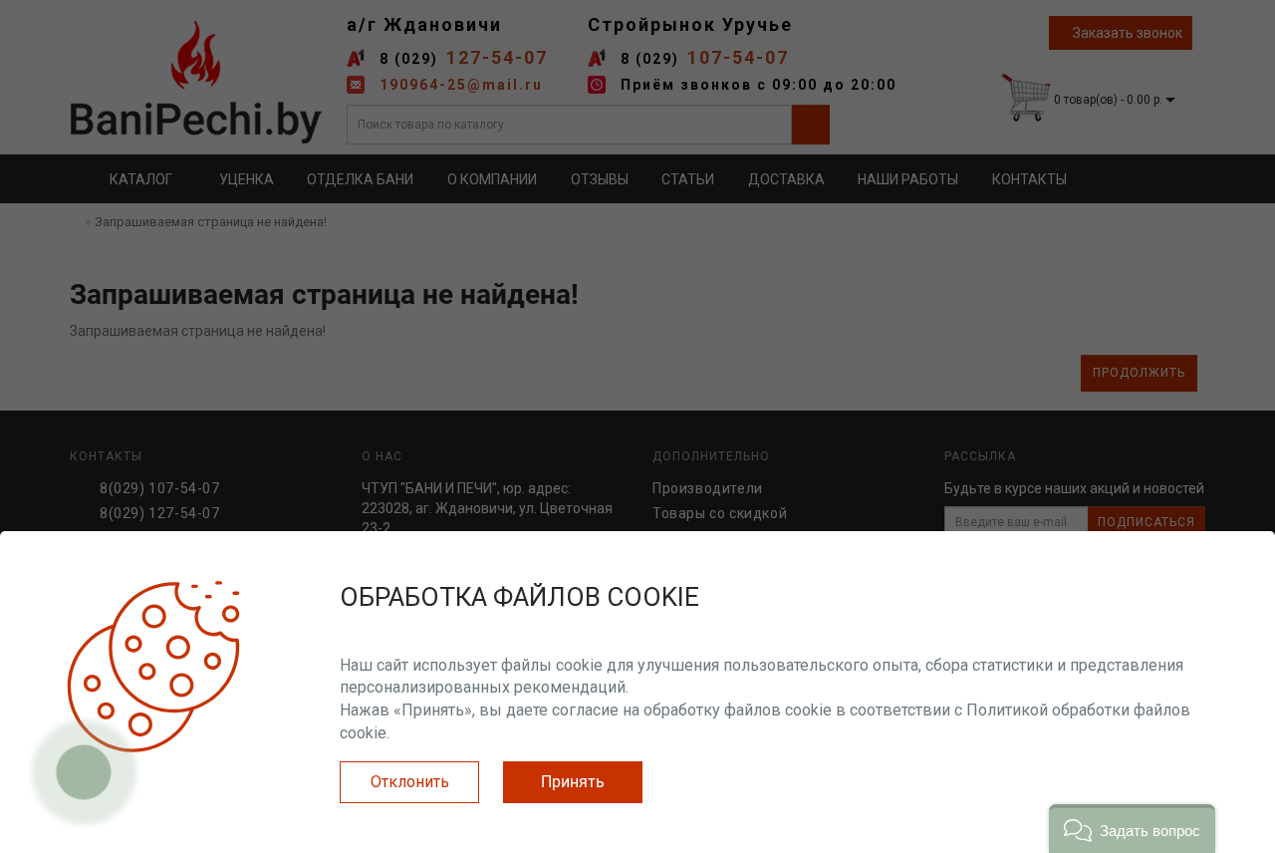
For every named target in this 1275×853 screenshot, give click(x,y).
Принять (573, 781)
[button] (1132, 828)
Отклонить (410, 781)
